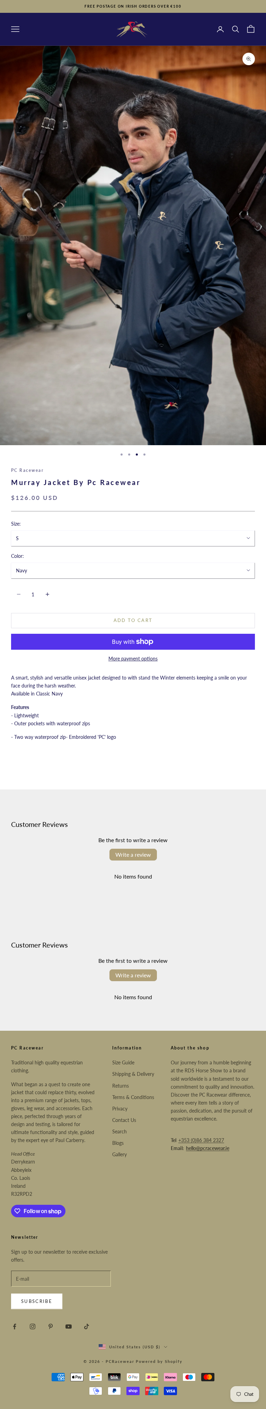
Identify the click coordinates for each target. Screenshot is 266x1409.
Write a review (133, 854)
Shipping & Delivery (133, 1074)
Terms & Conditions (133, 1097)
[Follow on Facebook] (14, 1326)
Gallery (119, 1154)
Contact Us (124, 1120)
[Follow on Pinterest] (50, 1326)
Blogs (118, 1143)
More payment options (133, 659)
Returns (120, 1086)
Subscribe (36, 1301)
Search (119, 1131)
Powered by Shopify (159, 1361)
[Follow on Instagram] (32, 1326)
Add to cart (133, 620)
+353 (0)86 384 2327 (201, 1140)
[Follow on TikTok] (86, 1326)
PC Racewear (27, 470)
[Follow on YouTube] (68, 1326)
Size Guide (123, 1062)
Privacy (119, 1109)
